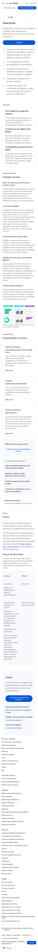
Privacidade (16, 935)
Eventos (4, 891)
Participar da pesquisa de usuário (12, 913)
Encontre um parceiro (13, 720)
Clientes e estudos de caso (10, 761)
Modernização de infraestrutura (11, 793)
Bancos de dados (7, 796)
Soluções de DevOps (8, 818)
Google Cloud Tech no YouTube (11, 907)
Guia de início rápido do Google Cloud (13, 839)
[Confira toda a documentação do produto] (18, 450)
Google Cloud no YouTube (9, 904)
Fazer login (33, 3)
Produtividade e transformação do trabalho (15, 812)
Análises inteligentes (8, 803)
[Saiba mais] (9, 370)
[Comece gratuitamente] (27, 8)
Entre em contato (7, 882)
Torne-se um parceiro (8, 888)
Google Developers (7, 864)
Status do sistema (7, 870)
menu (3, 3)
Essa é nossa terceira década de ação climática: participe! (18, 929)
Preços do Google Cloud (9, 778)
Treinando (5, 858)
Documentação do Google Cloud (11, 836)
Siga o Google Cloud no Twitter (11, 910)
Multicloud (5, 751)
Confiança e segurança (9, 745)
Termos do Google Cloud (10, 938)
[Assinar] (31, 942)
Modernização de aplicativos (10, 799)
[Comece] (19, 42)
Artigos (4, 767)
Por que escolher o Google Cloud (11, 742)
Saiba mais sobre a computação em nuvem (15, 845)
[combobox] (9, 948)
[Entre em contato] (9, 8)
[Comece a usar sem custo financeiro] (19, 698)
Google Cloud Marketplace (10, 842)
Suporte (4, 848)
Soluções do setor (7, 815)
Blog (3, 770)
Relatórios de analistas (8, 764)
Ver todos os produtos (13, 728)
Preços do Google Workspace (10, 782)
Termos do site (26, 935)
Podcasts (4, 894)
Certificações (6, 861)
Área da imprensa (7, 901)
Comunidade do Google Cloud (11, 921)
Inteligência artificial (8, 806)
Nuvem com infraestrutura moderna (13, 748)
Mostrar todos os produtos (10, 785)
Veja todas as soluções (9, 824)
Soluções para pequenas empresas (12, 821)
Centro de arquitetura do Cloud (11, 855)
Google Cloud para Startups (10, 867)
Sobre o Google (6, 935)
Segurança (5, 809)
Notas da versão (6, 873)
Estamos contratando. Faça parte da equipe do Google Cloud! (18, 917)
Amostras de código (8, 852)
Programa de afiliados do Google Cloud (13, 833)
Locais (3, 757)
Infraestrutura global (8, 754)
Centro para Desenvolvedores (11, 897)
